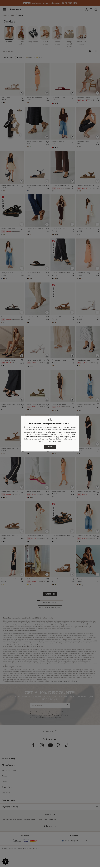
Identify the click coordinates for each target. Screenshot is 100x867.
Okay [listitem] (50, 447)
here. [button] (47, 439)
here (57, 437)
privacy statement (54, 441)
